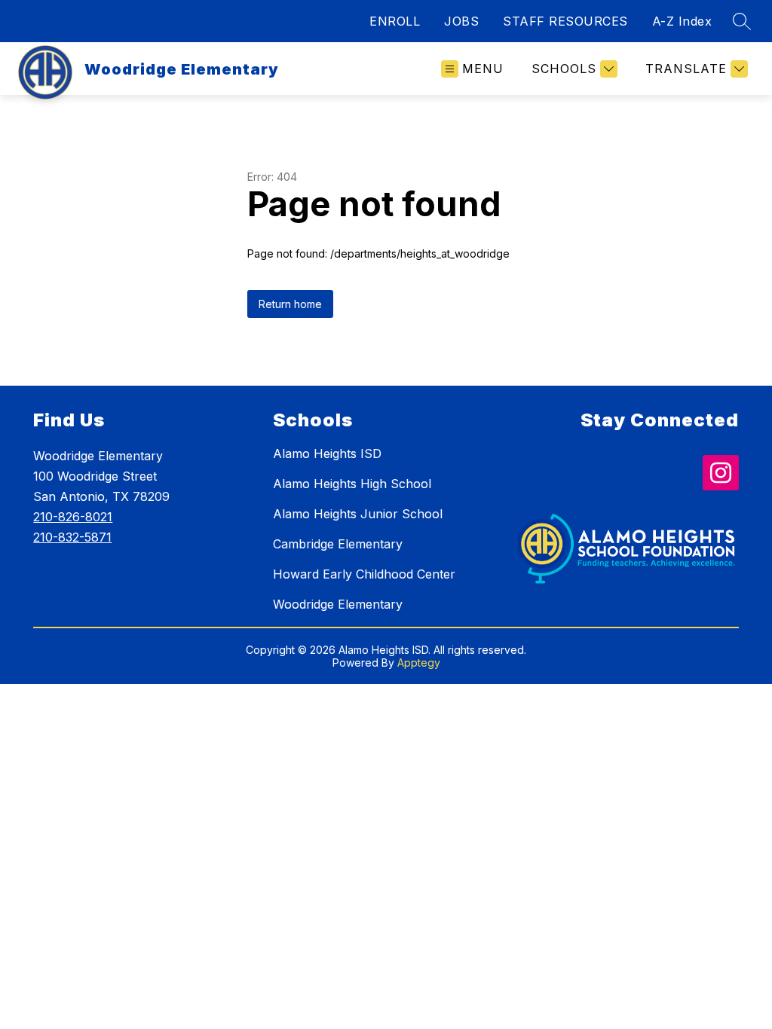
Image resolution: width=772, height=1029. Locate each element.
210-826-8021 (72, 516)
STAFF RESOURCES (565, 21)
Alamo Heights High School (352, 483)
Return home (290, 304)
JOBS (461, 21)
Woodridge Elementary (338, 604)
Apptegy (418, 662)
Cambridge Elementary (338, 543)
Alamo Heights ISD (327, 453)
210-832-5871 (72, 537)
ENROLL (394, 21)
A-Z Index (682, 21)
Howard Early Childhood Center (364, 574)
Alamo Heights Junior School (358, 513)
